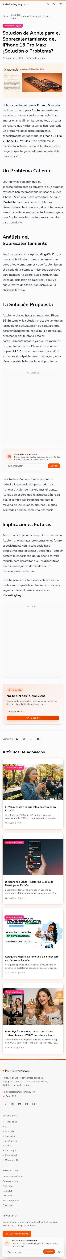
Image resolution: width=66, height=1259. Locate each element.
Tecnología (10, 1150)
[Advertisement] (33, 408)
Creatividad (11, 1155)
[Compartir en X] (17, 739)
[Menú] (60, 4)
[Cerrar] (59, 1252)
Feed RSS (11, 1096)
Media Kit (7, 1190)
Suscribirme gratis (19, 1233)
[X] (5, 1104)
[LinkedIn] (19, 1104)
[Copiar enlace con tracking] (38, 739)
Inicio (5, 16)
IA (6, 1126)
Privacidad (8, 1205)
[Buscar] (48, 4)
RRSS (8, 1145)
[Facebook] (26, 1104)
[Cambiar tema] (54, 4)
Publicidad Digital (15, 16)
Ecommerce (11, 1140)
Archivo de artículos (13, 1176)
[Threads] (34, 1104)
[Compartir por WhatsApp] (31, 739)
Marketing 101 (12, 1160)
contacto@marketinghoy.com (21, 1091)
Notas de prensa (11, 1200)
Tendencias (11, 1121)
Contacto (7, 1195)
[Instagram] (12, 1104)
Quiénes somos (10, 1181)
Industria (9, 1131)
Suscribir (54, 465)
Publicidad (10, 1136)
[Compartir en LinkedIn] (24, 739)
